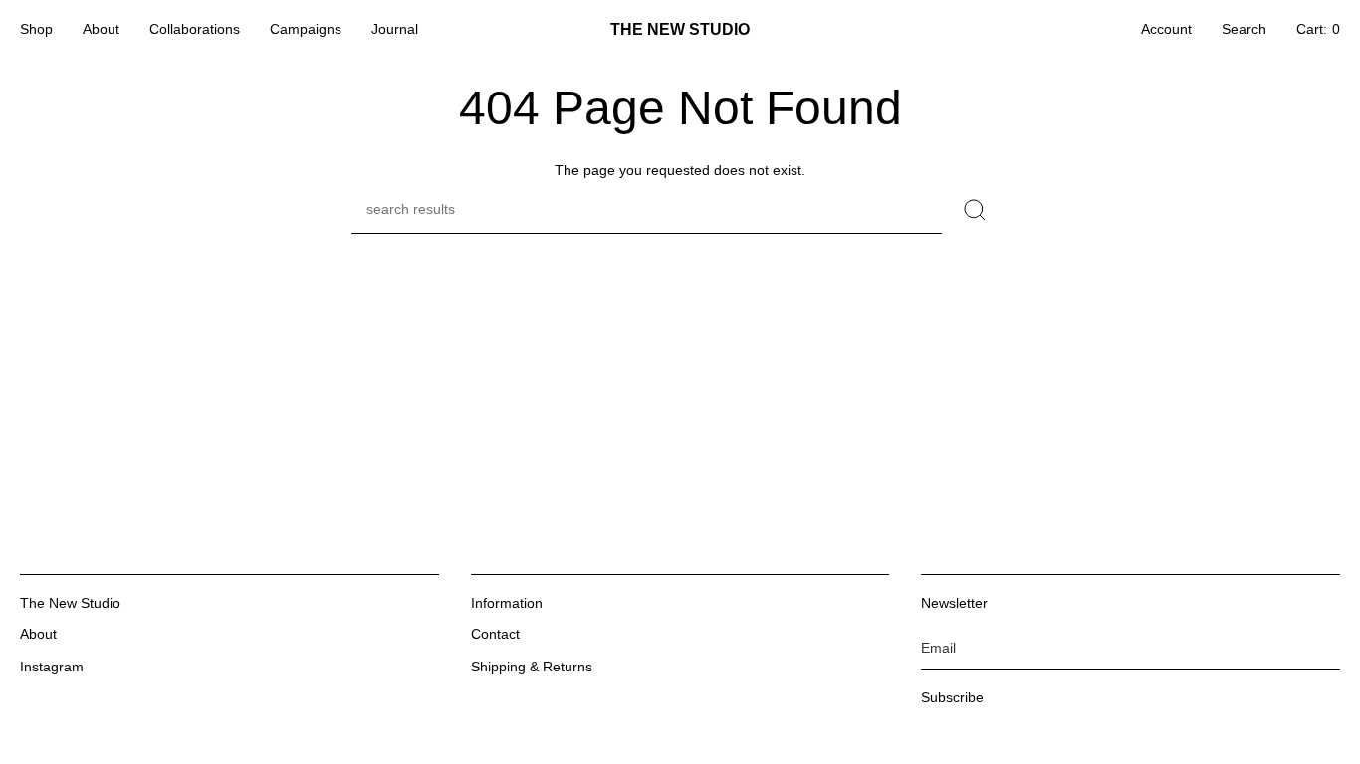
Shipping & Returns (531, 666)
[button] (36, 30)
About (38, 634)
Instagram (52, 666)
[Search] (975, 210)
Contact (495, 634)
